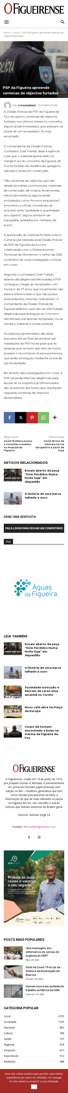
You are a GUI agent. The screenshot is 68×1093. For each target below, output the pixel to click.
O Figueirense (27, 105)
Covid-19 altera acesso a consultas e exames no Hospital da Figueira (18, 446)
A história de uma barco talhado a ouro (43, 495)
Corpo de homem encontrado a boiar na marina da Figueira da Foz (42, 732)
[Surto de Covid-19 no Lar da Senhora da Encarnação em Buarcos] (13, 972)
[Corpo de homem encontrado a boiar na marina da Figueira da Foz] (13, 731)
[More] (55, 417)
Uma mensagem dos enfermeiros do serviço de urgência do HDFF (42, 952)
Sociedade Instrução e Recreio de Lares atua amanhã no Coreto (42, 691)
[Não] (63, 1081)
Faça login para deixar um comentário (34, 528)
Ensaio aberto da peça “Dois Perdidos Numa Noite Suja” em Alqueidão (42, 476)
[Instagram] (39, 837)
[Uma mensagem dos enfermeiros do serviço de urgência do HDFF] (13, 953)
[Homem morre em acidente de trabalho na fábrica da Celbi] (13, 991)
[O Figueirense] (34, 8)
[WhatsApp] (43, 417)
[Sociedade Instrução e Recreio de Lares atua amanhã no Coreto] (13, 692)
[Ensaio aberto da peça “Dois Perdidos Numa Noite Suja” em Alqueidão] (13, 475)
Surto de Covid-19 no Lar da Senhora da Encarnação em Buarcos (43, 971)
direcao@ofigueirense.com (39, 826)
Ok (34, 1086)
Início (6, 32)
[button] (6, 22)
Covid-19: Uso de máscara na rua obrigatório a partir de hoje (49, 446)
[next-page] (12, 747)
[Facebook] (9, 417)
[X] (20, 417)
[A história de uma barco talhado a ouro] (13, 498)
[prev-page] (6, 747)
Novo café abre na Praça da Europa (43, 709)
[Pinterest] (32, 417)
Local (16, 32)
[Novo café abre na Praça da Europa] (13, 711)
